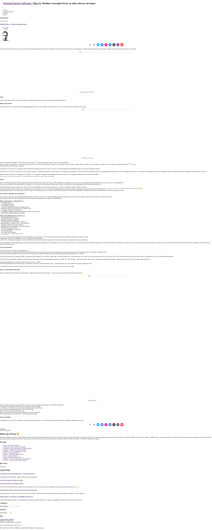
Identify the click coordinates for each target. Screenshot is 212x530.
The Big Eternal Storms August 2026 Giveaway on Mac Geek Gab (18, 490)
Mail (16, 525)
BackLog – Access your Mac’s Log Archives (15, 460)
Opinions (5, 29)
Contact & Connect (8, 11)
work (78, 106)
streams (84, 106)
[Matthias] (5, 40)
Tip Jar (5, 14)
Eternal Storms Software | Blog (21, 3)
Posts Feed (3, 466)
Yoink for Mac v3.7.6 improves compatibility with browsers (16, 496)
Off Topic (5, 27)
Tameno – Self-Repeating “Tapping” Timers (14, 449)
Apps (1, 525)
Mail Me (5, 13)
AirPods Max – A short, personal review (13, 24)
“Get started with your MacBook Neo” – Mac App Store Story (17, 473)
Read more (3, 429)
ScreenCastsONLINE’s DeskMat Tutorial (11, 483)
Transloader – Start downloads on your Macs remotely (17, 448)
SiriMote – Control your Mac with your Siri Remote (16, 458)
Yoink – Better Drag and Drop (11, 445)
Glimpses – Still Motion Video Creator (13, 454)
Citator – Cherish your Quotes (11, 452)
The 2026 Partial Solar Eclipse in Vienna (11, 480)
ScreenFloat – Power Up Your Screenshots (14, 446)
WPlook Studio (40, 528)
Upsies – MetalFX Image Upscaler (12, 457)
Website (5, 10)
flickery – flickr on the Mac (10, 455)
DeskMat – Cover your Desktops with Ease (14, 451)
